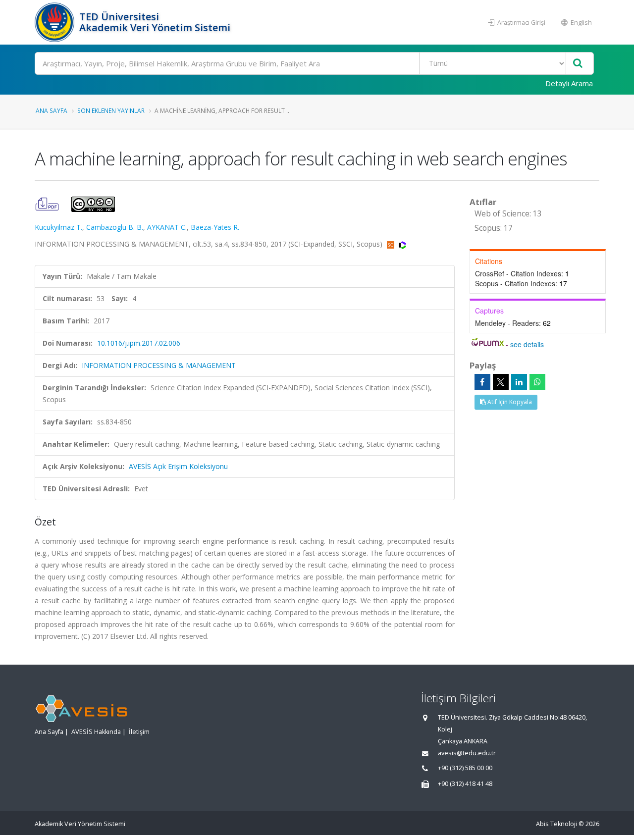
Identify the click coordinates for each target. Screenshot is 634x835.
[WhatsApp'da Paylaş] (537, 382)
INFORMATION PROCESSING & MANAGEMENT (159, 365)
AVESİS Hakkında (96, 732)
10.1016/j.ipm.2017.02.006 (138, 343)
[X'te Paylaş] (501, 382)
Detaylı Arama (569, 83)
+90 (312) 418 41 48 (465, 784)
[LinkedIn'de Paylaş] (519, 382)
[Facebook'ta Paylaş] (482, 382)
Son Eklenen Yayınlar (111, 110)
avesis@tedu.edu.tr (467, 753)
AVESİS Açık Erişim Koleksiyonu (178, 466)
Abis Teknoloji (556, 824)
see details (527, 344)
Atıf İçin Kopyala (509, 402)
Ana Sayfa (51, 110)
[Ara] (578, 63)
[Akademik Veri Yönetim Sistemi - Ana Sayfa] (56, 22)
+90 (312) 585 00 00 (465, 768)
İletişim (139, 732)
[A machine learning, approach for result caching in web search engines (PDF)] (48, 203)
